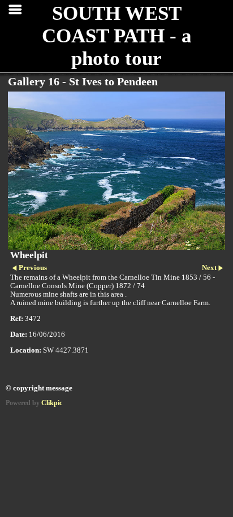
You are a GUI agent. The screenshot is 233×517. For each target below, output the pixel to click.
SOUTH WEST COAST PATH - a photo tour (117, 35)
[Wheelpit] (116, 171)
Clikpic (51, 402)
